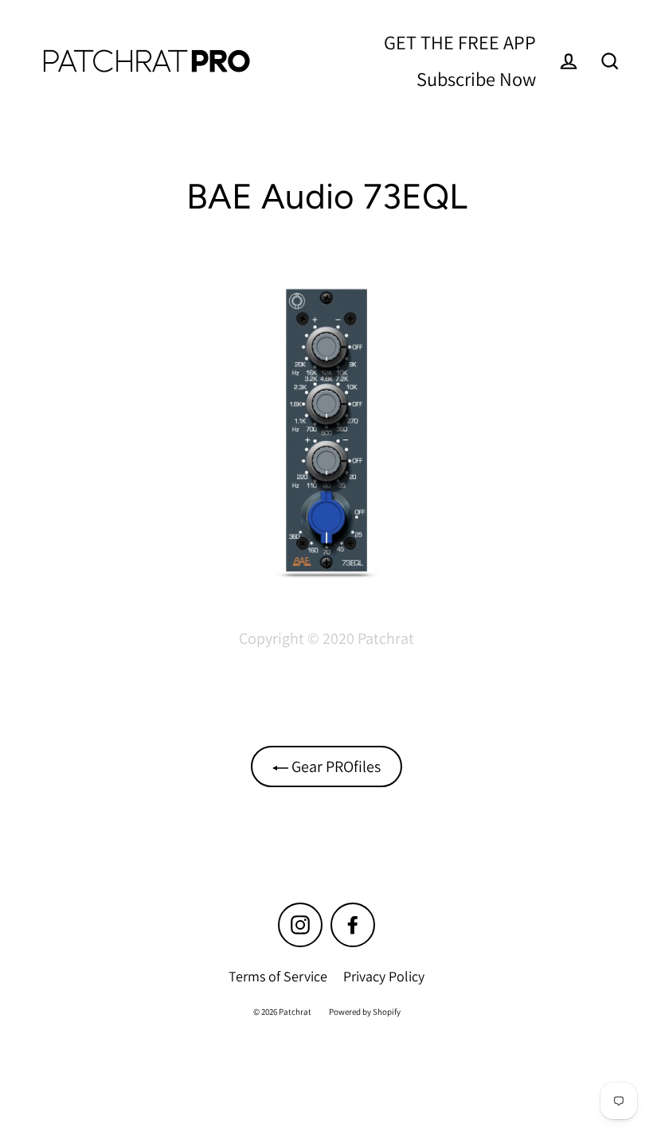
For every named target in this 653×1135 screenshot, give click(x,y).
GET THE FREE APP (460, 42)
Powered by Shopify (365, 1011)
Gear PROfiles (334, 766)
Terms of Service (278, 976)
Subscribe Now (476, 79)
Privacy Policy (383, 976)
